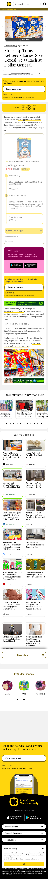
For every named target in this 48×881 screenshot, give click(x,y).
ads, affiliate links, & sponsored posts (20, 73)
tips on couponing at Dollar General (21, 314)
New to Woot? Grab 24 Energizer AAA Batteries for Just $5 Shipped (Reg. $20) (35, 605)
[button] (42, 826)
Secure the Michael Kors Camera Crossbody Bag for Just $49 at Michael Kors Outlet (34, 641)
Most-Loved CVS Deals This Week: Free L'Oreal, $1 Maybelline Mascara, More (12, 575)
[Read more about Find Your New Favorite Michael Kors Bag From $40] (35, 534)
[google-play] (33, 817)
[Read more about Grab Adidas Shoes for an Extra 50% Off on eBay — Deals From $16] (35, 564)
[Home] (9, 4)
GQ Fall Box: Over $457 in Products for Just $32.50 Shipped (12, 638)
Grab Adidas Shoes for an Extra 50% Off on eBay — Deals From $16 (35, 574)
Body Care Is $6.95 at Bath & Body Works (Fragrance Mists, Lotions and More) (12, 515)
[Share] (34, 107)
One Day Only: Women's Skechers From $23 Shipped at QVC (11, 486)
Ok (24, 864)
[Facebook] (23, 107)
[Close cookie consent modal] (42, 848)
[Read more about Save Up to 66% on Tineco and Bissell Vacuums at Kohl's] (35, 475)
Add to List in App (14, 230)
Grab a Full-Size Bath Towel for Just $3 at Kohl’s (34, 455)
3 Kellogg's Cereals (15, 165)
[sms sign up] (24, 303)
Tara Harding (10, 46)
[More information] (25, 196)
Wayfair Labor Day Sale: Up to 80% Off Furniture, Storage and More (35, 515)
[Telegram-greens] (24, 380)
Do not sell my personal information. (28, 859)
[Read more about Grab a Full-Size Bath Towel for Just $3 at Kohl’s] (35, 445)
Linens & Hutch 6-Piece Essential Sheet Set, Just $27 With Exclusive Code (12, 605)
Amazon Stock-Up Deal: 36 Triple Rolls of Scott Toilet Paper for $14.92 (12, 456)
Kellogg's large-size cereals (29, 120)
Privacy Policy (29, 97)
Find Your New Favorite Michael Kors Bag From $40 (35, 544)
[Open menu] (3, 4)
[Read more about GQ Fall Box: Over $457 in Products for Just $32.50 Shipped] (12, 629)
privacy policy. (8, 857)
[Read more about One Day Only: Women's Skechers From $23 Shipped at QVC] (12, 475)
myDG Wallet (33, 125)
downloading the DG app (14, 311)
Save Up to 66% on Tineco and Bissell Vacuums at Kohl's (33, 485)
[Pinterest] (28, 107)
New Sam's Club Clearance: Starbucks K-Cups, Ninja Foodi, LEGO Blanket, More (12, 545)
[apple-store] (14, 817)
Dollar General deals (20, 324)
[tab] (10, 423)
